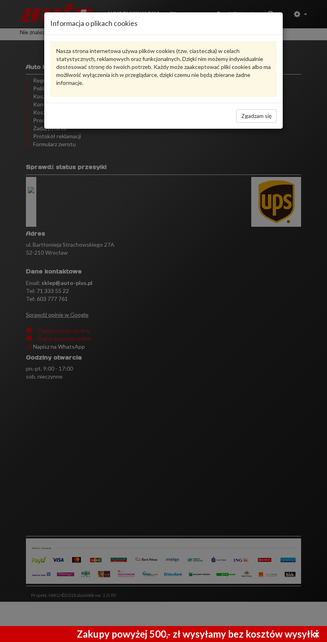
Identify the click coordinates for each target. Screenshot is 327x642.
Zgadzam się (256, 115)
